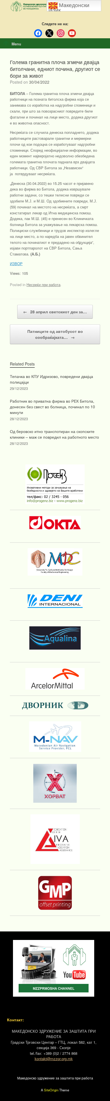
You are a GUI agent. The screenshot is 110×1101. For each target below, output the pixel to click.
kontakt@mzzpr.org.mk (54, 1058)
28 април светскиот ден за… (55, 311)
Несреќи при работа (43, 284)
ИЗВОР (16, 263)
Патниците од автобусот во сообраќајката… (55, 334)
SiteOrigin (51, 1090)
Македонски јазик (69, 6)
